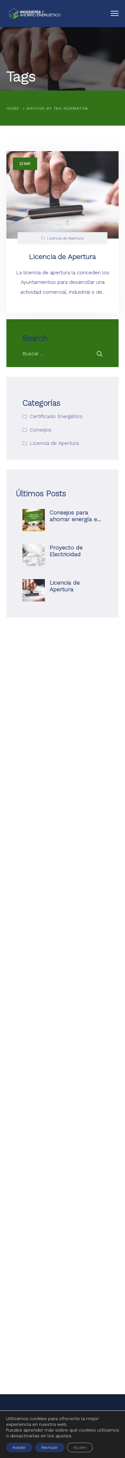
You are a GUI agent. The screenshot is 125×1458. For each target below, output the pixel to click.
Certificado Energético (56, 416)
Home (12, 108)
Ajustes (79, 1447)
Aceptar (19, 1447)
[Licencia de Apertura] (33, 590)
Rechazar (49, 1447)
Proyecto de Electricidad (66, 551)
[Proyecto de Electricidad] (33, 555)
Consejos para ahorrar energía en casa (75, 519)
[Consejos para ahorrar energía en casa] (33, 520)
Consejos (41, 430)
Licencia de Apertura (65, 238)
